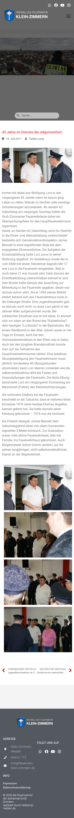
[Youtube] (62, 5)
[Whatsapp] (49, 5)
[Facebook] (56, 5)
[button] (68, 16)
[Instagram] (69, 5)
